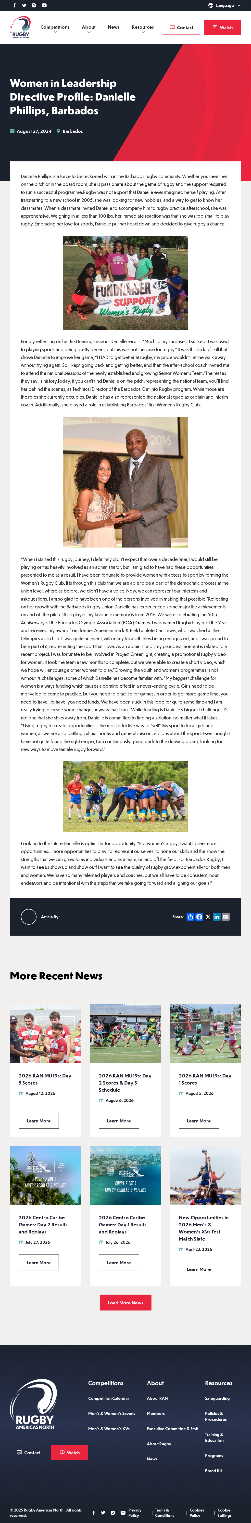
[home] (20, 27)
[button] (217, 5)
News (114, 27)
